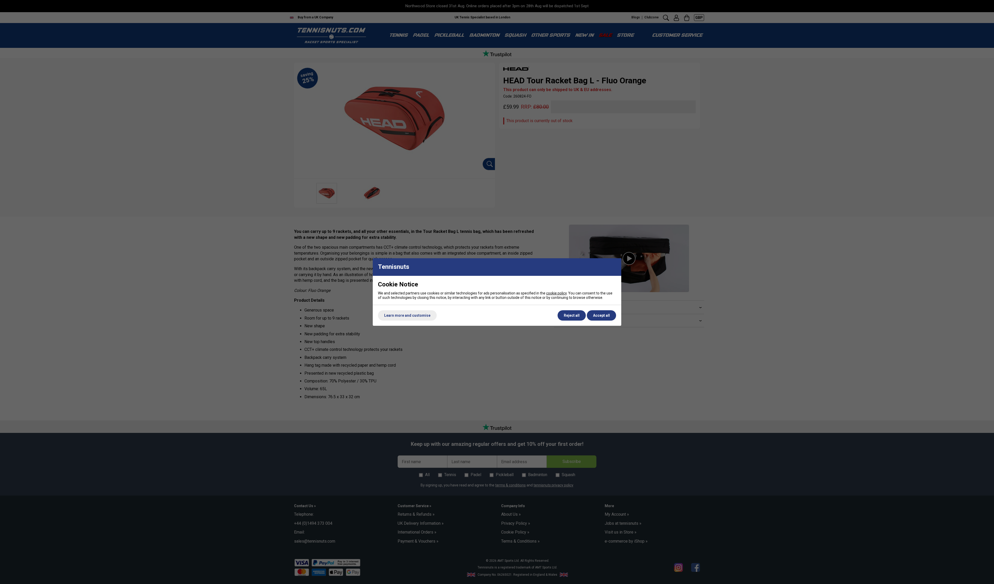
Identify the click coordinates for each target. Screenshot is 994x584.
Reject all (572, 315)
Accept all (601, 315)
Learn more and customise (407, 315)
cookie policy (556, 293)
